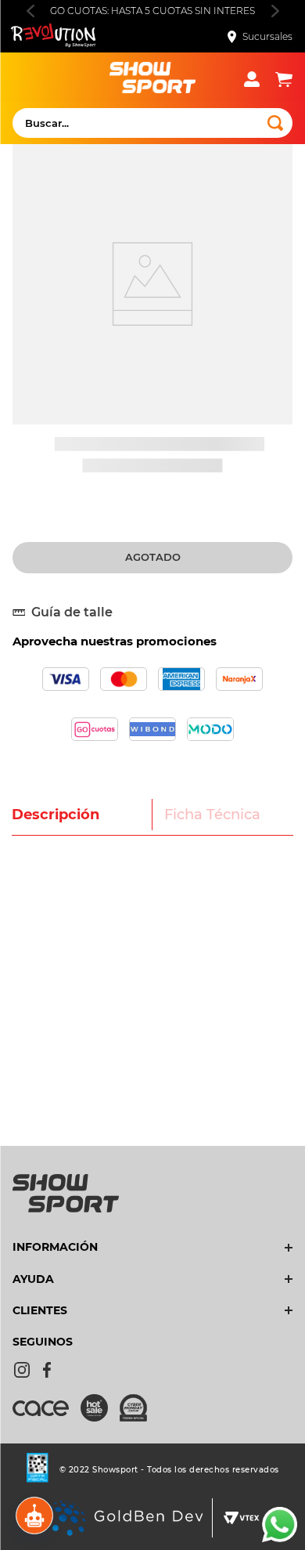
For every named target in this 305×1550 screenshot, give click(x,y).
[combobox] (152, 123)
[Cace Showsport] (47, 1415)
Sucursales (267, 36)
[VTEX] (242, 1519)
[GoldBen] (124, 1519)
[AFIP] (37, 1469)
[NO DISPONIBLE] (152, 557)
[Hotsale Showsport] (100, 1409)
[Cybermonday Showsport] (139, 1409)
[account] (259, 79)
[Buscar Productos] (275, 123)
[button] (69, 612)
